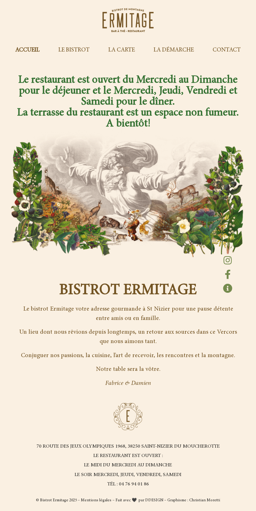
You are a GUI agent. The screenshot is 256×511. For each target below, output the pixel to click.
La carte (121, 50)
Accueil (27, 50)
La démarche (174, 50)
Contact (227, 50)
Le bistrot (74, 50)
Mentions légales (96, 501)
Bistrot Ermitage (54, 501)
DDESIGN (154, 501)
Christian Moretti (204, 501)
